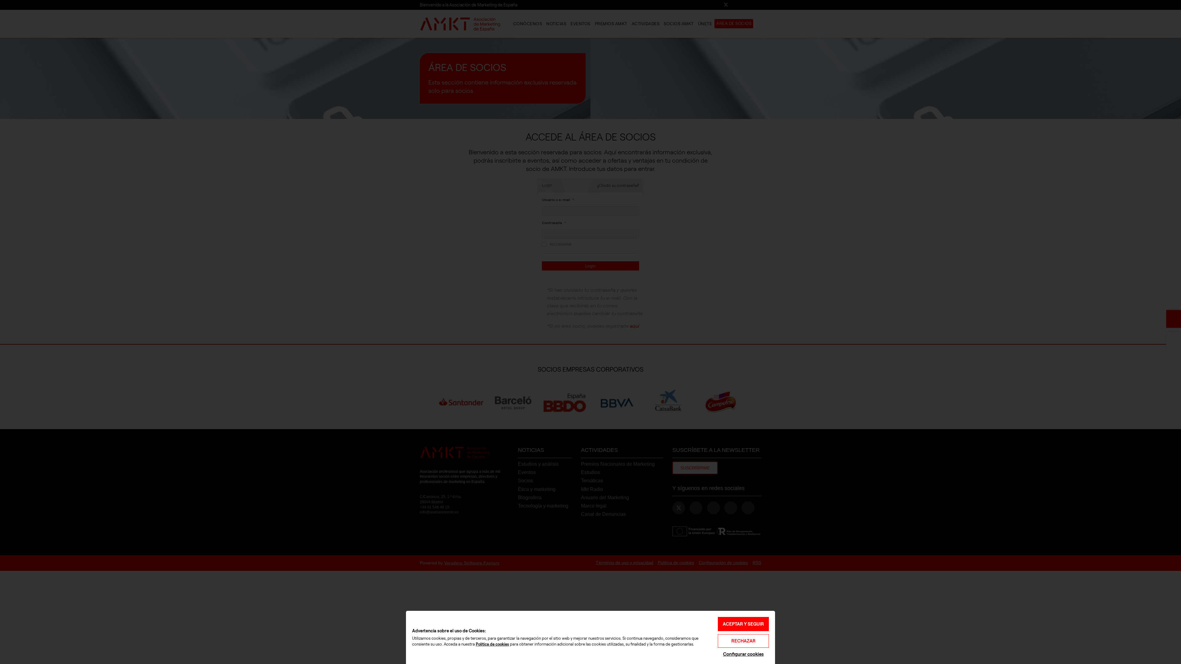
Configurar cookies (743, 654)
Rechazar (743, 640)
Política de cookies (492, 644)
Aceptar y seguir (743, 624)
